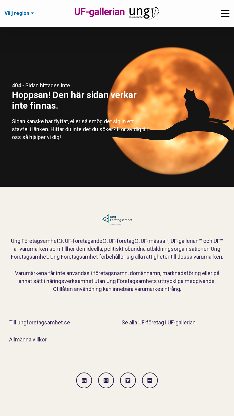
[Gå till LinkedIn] (84, 380)
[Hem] (117, 13)
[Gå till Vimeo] (128, 380)
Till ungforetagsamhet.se (39, 322)
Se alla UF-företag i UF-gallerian (159, 322)
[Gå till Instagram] (106, 380)
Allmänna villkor (28, 339)
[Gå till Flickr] (150, 380)
